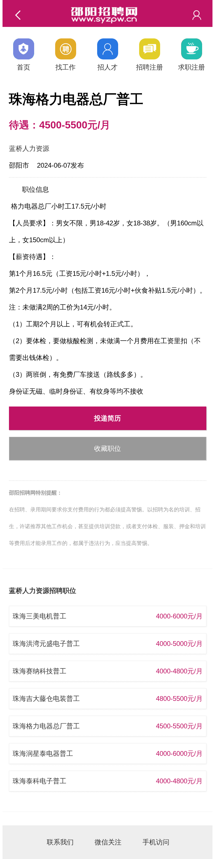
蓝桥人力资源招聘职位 (42, 590)
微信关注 (108, 842)
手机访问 (155, 842)
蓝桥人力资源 (29, 148)
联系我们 (60, 842)
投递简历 (107, 418)
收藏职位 (107, 448)
